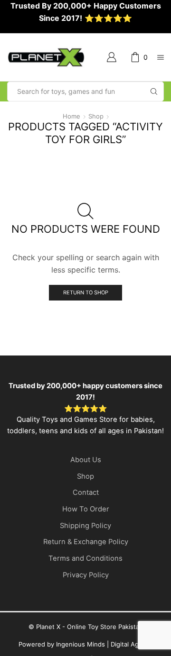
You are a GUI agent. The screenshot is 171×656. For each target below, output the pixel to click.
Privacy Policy (86, 575)
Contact (86, 492)
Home (71, 116)
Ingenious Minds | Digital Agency (104, 644)
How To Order (85, 509)
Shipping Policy (85, 525)
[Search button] (153, 91)
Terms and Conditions (85, 558)
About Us (85, 460)
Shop (96, 116)
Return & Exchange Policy (85, 542)
